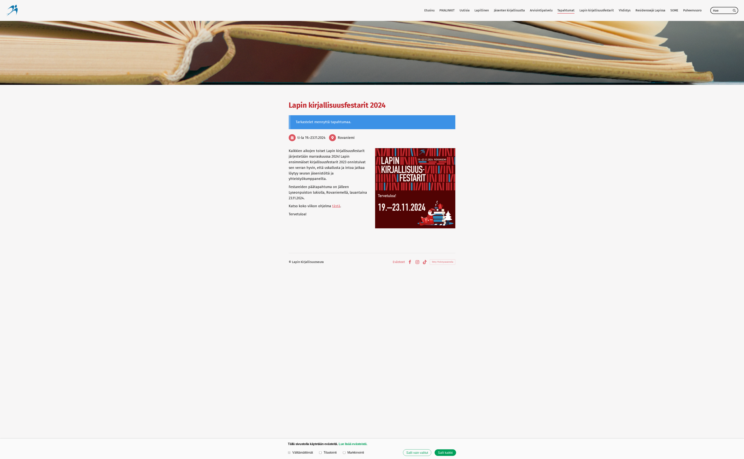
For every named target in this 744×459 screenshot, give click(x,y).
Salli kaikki (445, 452)
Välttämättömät (302, 452)
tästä (336, 206)
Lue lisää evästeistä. (353, 444)
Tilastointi (330, 452)
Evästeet (399, 262)
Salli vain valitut (417, 452)
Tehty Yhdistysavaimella (442, 262)
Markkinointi (355, 452)
